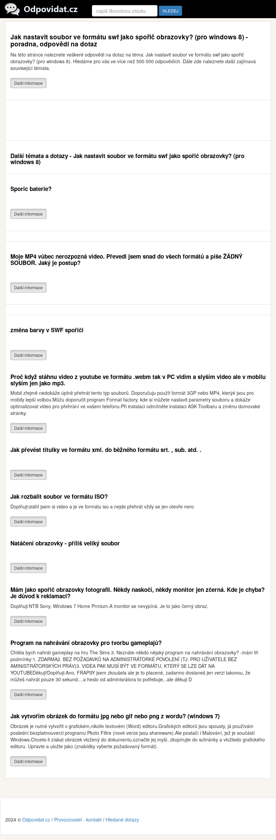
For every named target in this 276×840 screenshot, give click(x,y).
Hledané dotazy (122, 819)
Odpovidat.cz (36, 819)
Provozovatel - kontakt (78, 819)
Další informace (28, 83)
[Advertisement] (132, 120)
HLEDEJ (170, 10)
